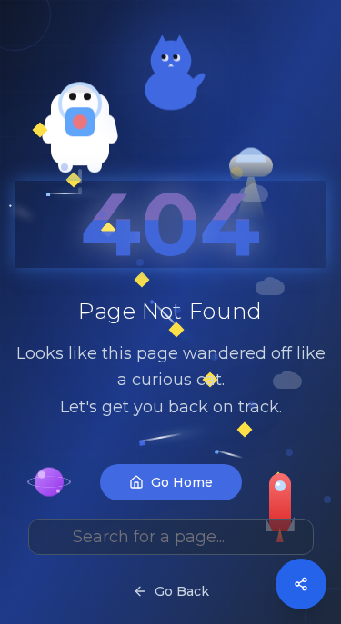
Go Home (182, 482)
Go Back (182, 591)
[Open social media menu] (301, 584)
